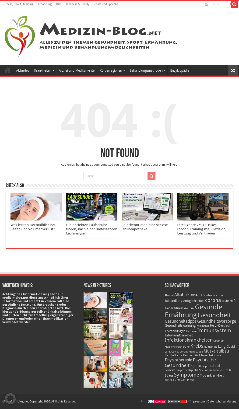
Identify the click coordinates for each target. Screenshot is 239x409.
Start (7, 70)
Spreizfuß (225, 370)
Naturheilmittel (174, 355)
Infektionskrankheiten (189, 340)
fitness (178, 308)
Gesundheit (214, 315)
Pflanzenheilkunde (210, 355)
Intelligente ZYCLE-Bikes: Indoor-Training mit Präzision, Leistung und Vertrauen (201, 229)
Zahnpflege (187, 379)
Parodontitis (190, 355)
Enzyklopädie (179, 70)
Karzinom (218, 340)
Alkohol (169, 295)
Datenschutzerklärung (222, 401)
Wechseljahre (172, 379)
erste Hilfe (229, 301)
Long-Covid (226, 346)
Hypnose (191, 331)
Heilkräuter (203, 325)
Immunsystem (214, 330)
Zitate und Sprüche (106, 4)
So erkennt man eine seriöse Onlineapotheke (145, 227)
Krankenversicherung (177, 346)
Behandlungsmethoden (146, 70)
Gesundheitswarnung (180, 325)
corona (213, 300)
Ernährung (45, 4)
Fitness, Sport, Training (18, 4)
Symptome (186, 375)
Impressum (197, 401)
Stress (169, 375)
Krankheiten (42, 70)
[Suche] (234, 4)
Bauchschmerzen (213, 295)
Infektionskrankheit (179, 335)
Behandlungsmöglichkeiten (184, 301)
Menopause (196, 351)
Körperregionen (111, 70)
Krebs (196, 346)
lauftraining (210, 346)
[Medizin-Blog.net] (91, 35)
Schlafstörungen (174, 370)
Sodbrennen (211, 370)
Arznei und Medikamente (77, 70)
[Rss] (206, 4)
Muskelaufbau (216, 351)
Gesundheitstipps (181, 321)
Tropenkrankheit (212, 375)
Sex (201, 370)
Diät (58, 4)
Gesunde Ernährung (193, 311)
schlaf (215, 365)
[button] (10, 398)
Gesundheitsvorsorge (216, 321)
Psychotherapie (199, 366)
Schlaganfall (191, 370)
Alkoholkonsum (188, 294)
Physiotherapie (178, 360)
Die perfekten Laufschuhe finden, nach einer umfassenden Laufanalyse (91, 229)
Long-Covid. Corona (176, 351)
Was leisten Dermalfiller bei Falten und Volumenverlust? (33, 227)
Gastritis (189, 308)
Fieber (169, 308)
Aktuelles (22, 70)
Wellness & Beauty (77, 4)
